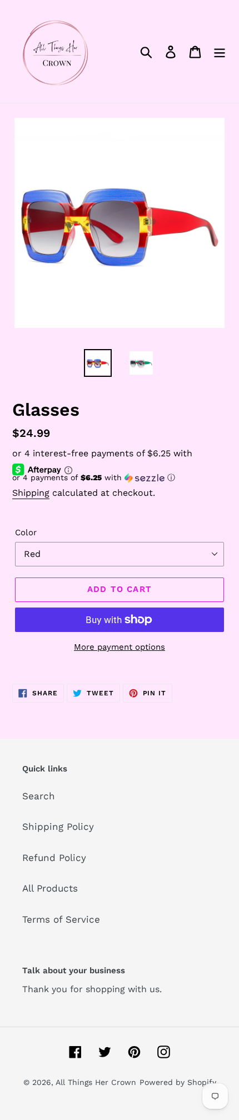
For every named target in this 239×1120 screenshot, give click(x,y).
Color (26, 532)
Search (38, 796)
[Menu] (219, 51)
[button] (119, 477)
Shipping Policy (58, 826)
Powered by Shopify (178, 1082)
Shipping (30, 492)
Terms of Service (61, 919)
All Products (50, 888)
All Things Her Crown (96, 1082)
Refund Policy (54, 857)
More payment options (119, 647)
